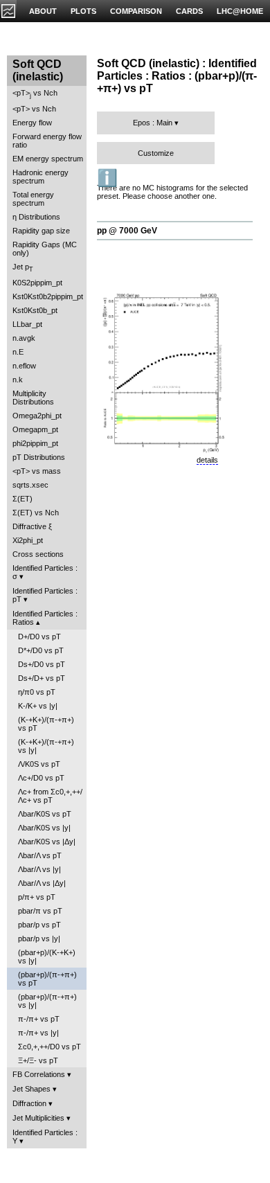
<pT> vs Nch (34, 94)
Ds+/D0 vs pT (41, 664)
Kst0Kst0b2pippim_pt (47, 296)
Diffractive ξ (32, 526)
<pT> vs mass (36, 471)
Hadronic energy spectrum (40, 176)
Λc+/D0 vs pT (41, 778)
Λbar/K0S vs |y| (44, 828)
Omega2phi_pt (37, 415)
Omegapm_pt (35, 429)
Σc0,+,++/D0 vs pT (49, 1046)
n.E (18, 352)
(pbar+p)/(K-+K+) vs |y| (46, 956)
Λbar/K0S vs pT (44, 814)
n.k (17, 379)
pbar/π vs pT (40, 911)
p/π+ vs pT (36, 897)
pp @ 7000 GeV (127, 230)
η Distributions (36, 217)
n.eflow (24, 366)
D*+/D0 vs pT (41, 650)
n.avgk (23, 338)
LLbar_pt (27, 324)
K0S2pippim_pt (37, 282)
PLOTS (83, 11)
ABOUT (43, 11)
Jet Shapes (31, 1089)
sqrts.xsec (30, 485)
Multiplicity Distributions (33, 397)
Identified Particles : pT (45, 595)
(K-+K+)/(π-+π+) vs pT (46, 723)
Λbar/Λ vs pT (40, 855)
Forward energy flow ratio (47, 140)
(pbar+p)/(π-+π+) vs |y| (47, 1001)
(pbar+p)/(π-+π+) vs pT (47, 978)
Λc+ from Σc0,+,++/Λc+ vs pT (50, 796)
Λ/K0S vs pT (39, 764)
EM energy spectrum (47, 158)
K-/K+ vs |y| (37, 706)
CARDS (189, 11)
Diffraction (29, 1103)
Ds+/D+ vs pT (41, 678)
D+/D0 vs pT (39, 636)
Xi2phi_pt (27, 540)
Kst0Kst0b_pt (34, 310)
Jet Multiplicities (38, 1118)
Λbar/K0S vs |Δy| (46, 841)
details (207, 460)
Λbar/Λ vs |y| (39, 869)
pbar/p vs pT (39, 924)
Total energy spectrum (33, 198)
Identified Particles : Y (45, 1136)
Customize (156, 153)
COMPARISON (136, 11)
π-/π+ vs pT (39, 1019)
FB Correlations (38, 1074)
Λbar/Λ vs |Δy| (42, 883)
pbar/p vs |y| (39, 938)
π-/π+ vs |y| (38, 1033)
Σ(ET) (22, 499)
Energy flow (32, 122)
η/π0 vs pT (36, 692)
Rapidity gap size (41, 230)
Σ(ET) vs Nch (35, 512)
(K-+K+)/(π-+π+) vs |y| (46, 746)
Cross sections (38, 554)
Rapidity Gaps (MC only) (44, 248)
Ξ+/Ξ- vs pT (38, 1060)
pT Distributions (38, 457)
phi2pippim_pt (35, 443)
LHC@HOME (240, 11)
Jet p (22, 268)
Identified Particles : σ (45, 572)
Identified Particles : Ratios (45, 618)
